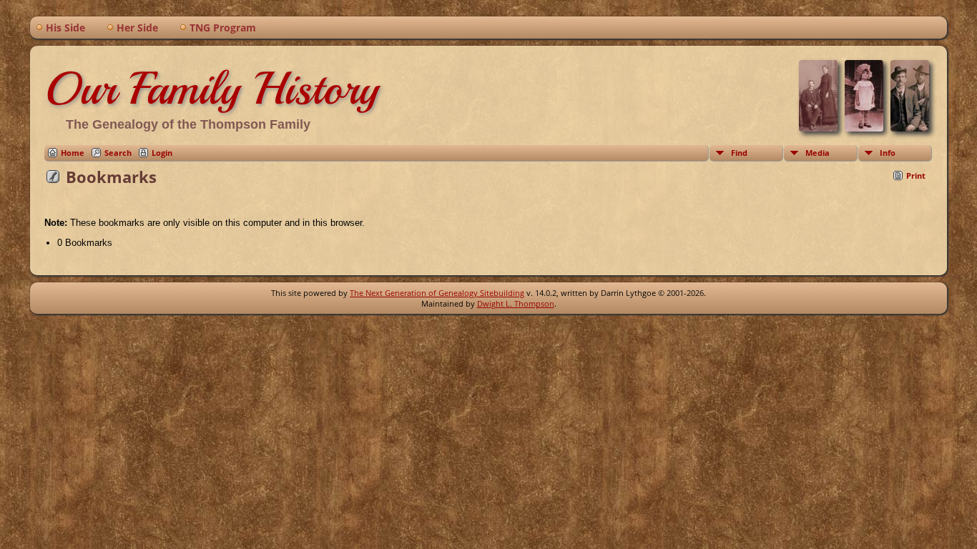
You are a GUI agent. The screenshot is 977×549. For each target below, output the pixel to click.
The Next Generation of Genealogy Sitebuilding (437, 292)
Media (817, 152)
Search (118, 152)
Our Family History (211, 88)
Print (916, 175)
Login (162, 152)
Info (887, 152)
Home (72, 152)
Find (739, 152)
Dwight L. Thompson (515, 303)
